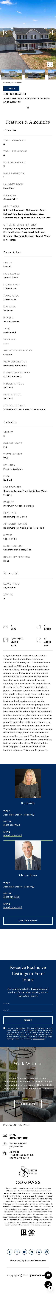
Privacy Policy (39, 1039)
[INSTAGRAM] (17, 1252)
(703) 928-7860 (11, 825)
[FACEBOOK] (9, 1252)
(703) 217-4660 (11, 897)
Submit (28, 1020)
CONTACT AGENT (28, 920)
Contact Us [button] (28, 1104)
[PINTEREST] (31, 1252)
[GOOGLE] (39, 1252)
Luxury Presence (35, 1260)
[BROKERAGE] (46, 1252)
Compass (31, 1191)
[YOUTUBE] (24, 1252)
